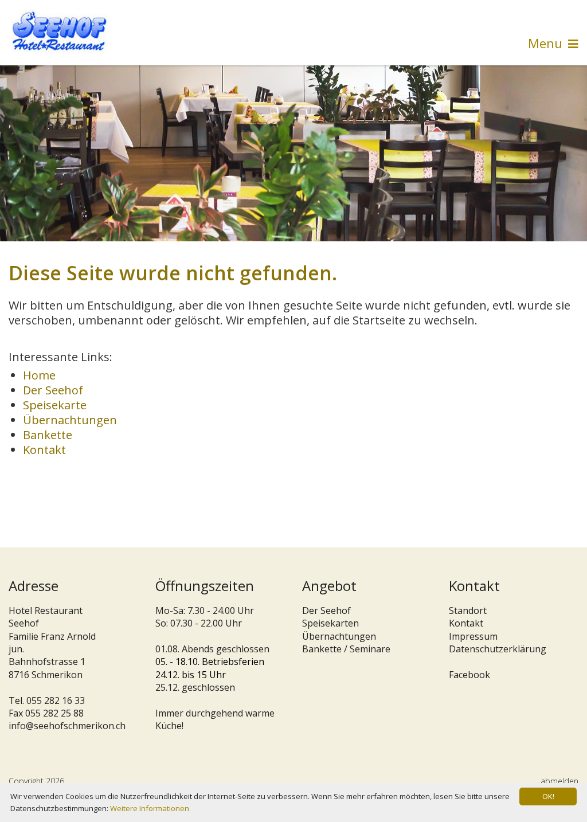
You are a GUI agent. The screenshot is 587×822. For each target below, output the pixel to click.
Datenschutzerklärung (497, 649)
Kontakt (44, 449)
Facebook (469, 674)
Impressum (473, 636)
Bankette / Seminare (346, 649)
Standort (468, 610)
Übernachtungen (70, 420)
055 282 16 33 (55, 700)
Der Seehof (53, 390)
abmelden (559, 781)
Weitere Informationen (149, 808)
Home (39, 375)
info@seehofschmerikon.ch (67, 725)
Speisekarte (55, 405)
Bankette (47, 435)
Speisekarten (330, 623)
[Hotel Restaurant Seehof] (59, 31)
